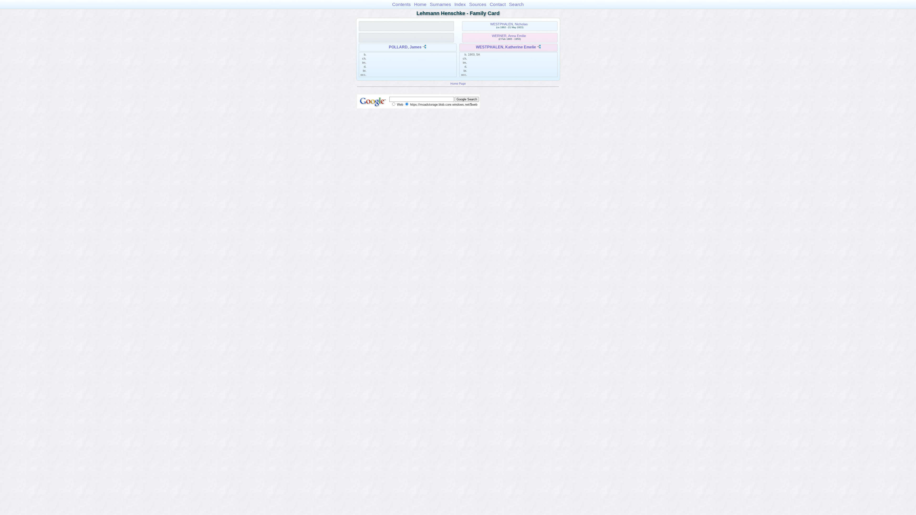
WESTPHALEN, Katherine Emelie (506, 47)
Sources (477, 4)
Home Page (458, 83)
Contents (401, 4)
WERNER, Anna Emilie (509, 36)
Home (420, 4)
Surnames (440, 4)
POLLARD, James (405, 47)
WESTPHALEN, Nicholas (509, 24)
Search (516, 4)
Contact (498, 4)
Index (460, 4)
